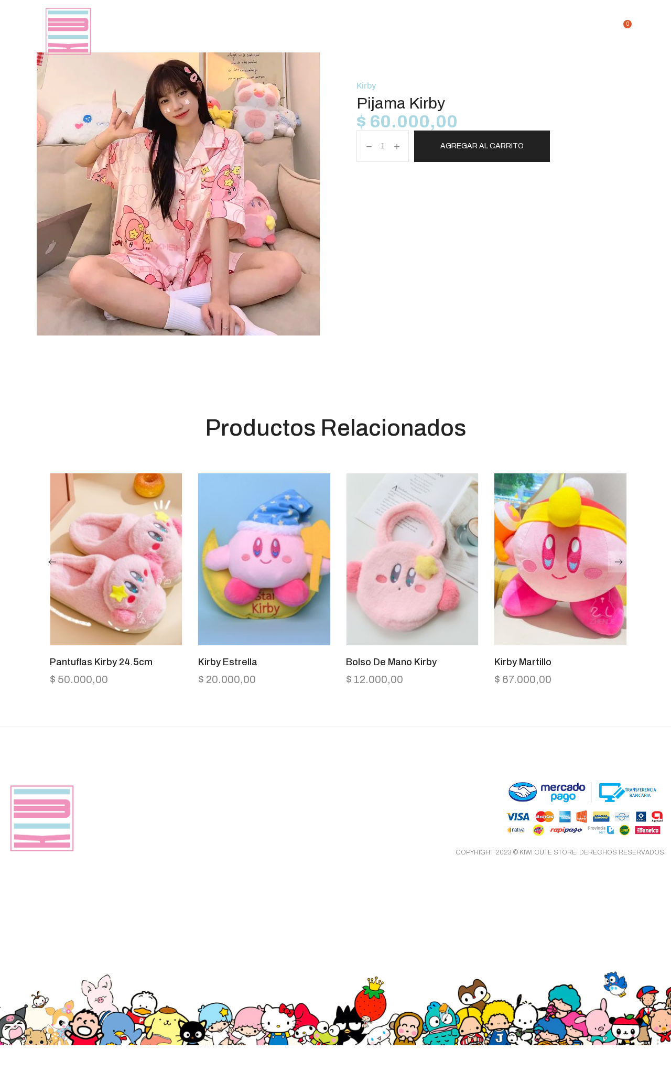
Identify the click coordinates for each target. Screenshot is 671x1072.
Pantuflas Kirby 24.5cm (101, 662)
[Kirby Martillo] (560, 559)
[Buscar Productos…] (603, 31)
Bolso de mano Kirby (391, 662)
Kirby (366, 85)
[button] (115, 640)
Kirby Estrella (227, 662)
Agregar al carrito (482, 146)
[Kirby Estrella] (264, 559)
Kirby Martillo (522, 662)
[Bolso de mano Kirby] (412, 559)
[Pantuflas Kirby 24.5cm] (116, 559)
